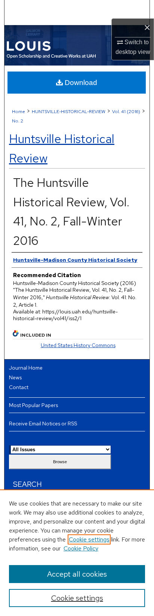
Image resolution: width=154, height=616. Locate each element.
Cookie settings (89, 539)
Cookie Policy (81, 548)
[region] (77, 552)
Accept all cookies (77, 574)
